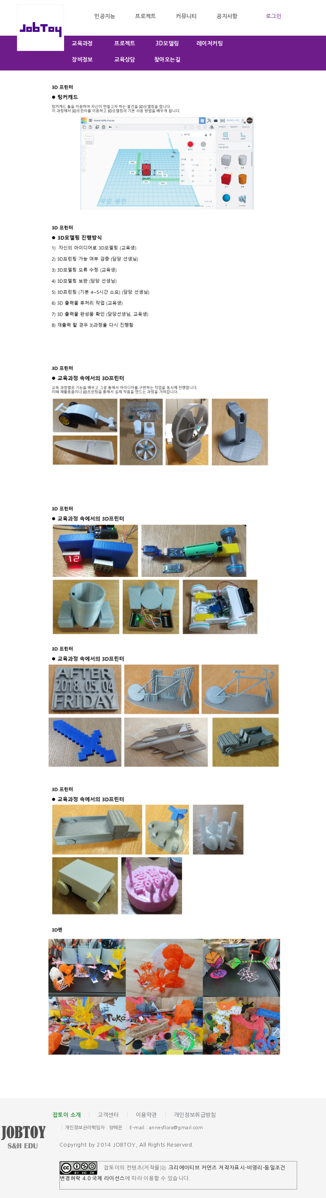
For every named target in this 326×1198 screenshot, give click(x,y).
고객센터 (108, 1115)
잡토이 (29, 1138)
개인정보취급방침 (195, 1115)
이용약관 (146, 1115)
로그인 (273, 16)
